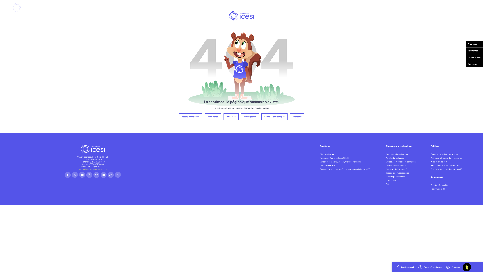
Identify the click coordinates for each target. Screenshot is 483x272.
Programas (472, 44)
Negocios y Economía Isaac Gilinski (334, 158)
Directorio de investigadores (397, 173)
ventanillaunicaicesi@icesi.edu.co (93, 169)
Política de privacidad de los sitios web (446, 158)
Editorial (389, 184)
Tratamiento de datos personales (444, 154)
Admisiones (213, 116)
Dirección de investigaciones (397, 154)
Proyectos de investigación (397, 169)
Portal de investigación (395, 158)
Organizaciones (474, 57)
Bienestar (297, 116)
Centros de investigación (396, 165)
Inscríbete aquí (407, 267)
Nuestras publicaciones (395, 176)
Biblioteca (231, 116)
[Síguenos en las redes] (68, 175)
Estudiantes (473, 50)
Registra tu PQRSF (438, 189)
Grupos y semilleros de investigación (401, 162)
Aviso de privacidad (439, 162)
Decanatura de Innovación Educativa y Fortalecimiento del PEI (345, 169)
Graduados (472, 64)
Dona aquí (456, 267)
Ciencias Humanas (327, 165)
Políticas (435, 146)
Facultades (325, 146)
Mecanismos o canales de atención (445, 165)
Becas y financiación (190, 116)
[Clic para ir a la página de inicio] (24, 7)
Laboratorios (391, 180)
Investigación (250, 116)
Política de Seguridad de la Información (447, 169)
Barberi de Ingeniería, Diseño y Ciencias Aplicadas (340, 162)
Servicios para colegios (274, 116)
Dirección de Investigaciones (399, 146)
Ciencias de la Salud (328, 154)
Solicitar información (439, 185)
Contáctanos (437, 177)
